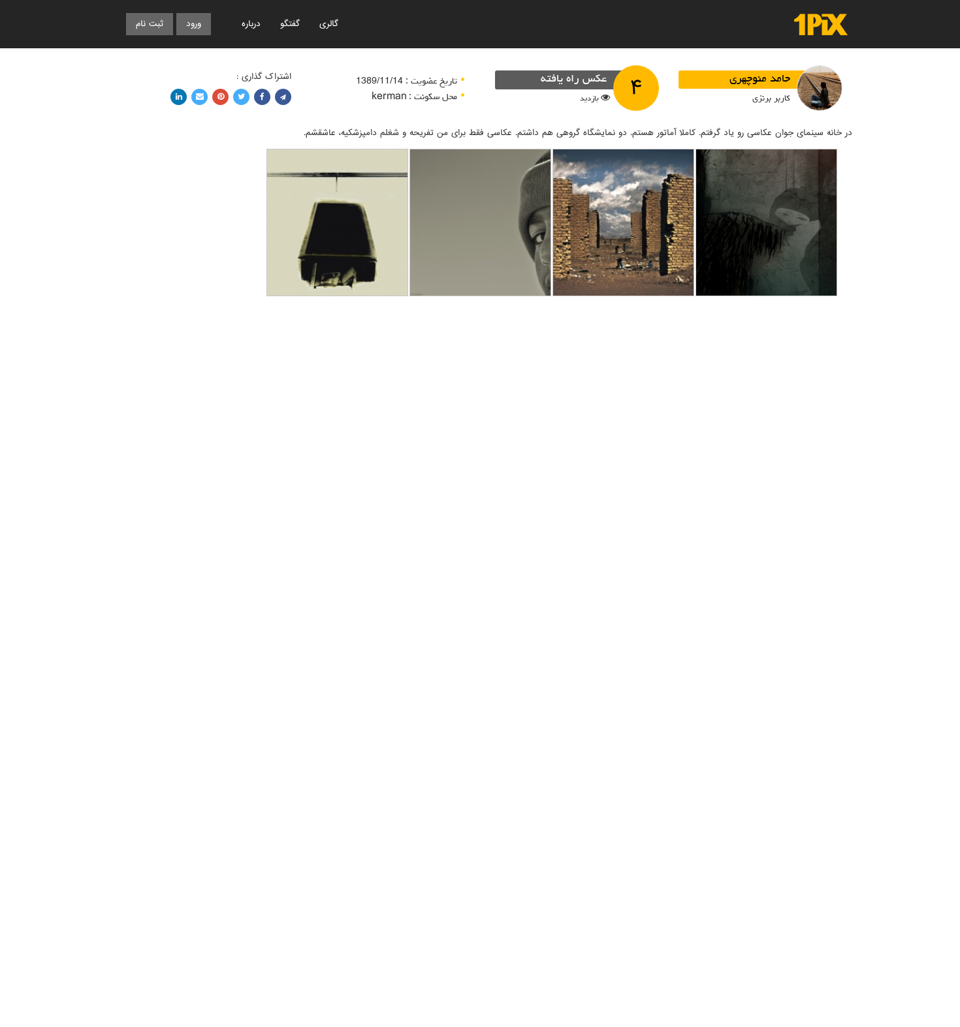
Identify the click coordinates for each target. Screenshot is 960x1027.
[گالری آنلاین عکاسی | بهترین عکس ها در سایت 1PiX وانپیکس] (821, 24)
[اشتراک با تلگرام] (283, 97)
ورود (193, 24)
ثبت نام (149, 24)
